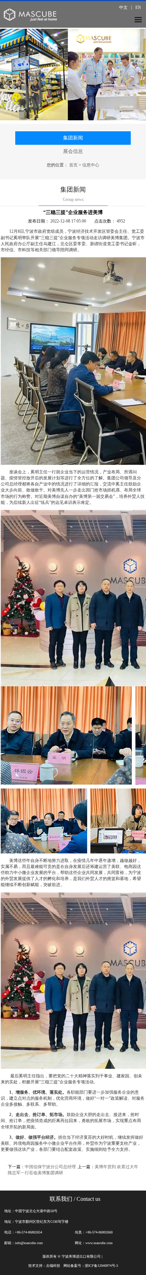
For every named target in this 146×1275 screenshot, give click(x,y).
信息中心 (90, 165)
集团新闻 (73, 138)
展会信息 (73, 151)
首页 (73, 165)
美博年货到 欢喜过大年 (116, 1166)
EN (138, 7)
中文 (123, 7)
